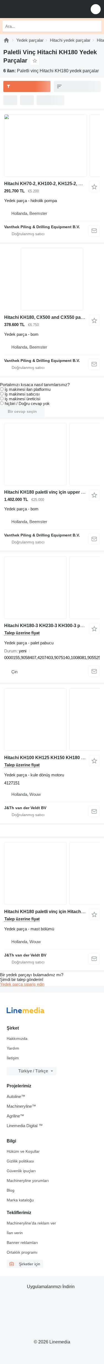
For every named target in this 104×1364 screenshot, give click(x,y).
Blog (10, 1190)
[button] (95, 9)
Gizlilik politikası (20, 1161)
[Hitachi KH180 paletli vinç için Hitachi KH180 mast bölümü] (52, 873)
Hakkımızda (17, 1038)
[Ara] (96, 26)
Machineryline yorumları (28, 1180)
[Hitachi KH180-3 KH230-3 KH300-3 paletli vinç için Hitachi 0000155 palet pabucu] (52, 587)
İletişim (13, 1058)
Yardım (13, 1048)
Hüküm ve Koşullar (23, 1151)
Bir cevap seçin (22, 411)
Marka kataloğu (20, 1200)
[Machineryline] (6, 40)
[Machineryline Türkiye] (38, 9)
